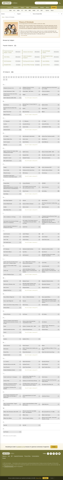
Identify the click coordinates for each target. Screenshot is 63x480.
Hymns (47, 10)
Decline (52, 478)
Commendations (35, 456)
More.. (48, 7)
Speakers (15, 7)
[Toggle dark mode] (60, 3)
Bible (27, 7)
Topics (22, 7)
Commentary (34, 7)
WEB (18, 10)
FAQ (9, 456)
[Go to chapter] (61, 13)
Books (42, 7)
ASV (26, 10)
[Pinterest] (56, 453)
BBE (30, 10)
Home (3, 17)
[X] (51, 453)
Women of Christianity (26, 22)
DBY (42, 10)
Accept (45, 478)
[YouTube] (59, 453)
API (12, 456)
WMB (34, 10)
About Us (4, 456)
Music (52, 10)
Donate (54, 7)
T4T (38, 10)
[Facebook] (48, 453)
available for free (21, 446)
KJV (14, 10)
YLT (22, 10)
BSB (10, 10)
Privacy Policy (27, 456)
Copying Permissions (18, 456)
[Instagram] (54, 453)
